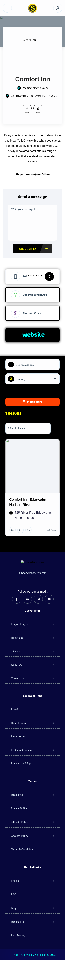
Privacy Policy (19, 808)
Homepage (17, 637)
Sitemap (15, 651)
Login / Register (20, 624)
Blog (13, 908)
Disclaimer (17, 794)
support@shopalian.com (32, 572)
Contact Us (17, 678)
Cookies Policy (19, 835)
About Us (16, 664)
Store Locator (18, 736)
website (33, 335)
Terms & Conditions (22, 849)
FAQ (14, 894)
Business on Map (21, 763)
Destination (17, 921)
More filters (34, 402)
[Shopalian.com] (33, 8)
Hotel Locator (19, 722)
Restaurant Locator (21, 749)
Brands (15, 709)
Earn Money (18, 935)
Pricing (15, 880)
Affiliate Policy (19, 822)
